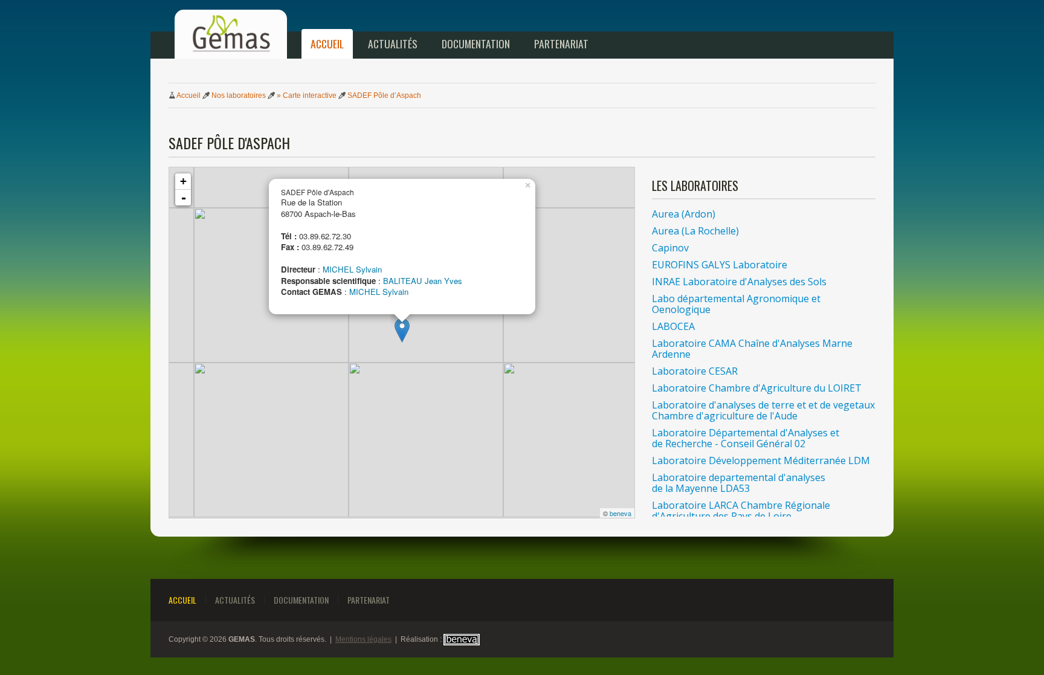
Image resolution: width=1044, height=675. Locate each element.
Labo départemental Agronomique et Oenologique (736, 304)
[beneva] (461, 639)
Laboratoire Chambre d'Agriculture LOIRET (757, 388)
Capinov (670, 247)
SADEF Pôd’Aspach (384, 95)
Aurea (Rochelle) (695, 230)
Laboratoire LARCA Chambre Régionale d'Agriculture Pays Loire (741, 511)
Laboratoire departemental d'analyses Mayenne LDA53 (738, 483)
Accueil (327, 43)
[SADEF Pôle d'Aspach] (402, 330)
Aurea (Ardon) (683, 214)
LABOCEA (673, 326)
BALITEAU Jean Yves (422, 280)
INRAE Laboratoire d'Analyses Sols (739, 281)
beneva (620, 513)
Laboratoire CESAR (695, 371)
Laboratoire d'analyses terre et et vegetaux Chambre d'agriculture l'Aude (763, 410)
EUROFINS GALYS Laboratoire (719, 264)
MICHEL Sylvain (352, 269)
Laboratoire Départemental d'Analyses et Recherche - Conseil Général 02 (745, 438)
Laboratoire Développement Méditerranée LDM (761, 460)
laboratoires (238, 95)
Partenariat (561, 43)
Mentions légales (363, 639)
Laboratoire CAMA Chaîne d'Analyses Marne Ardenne (752, 349)
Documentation (476, 43)
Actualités (392, 43)
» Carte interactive (307, 95)
